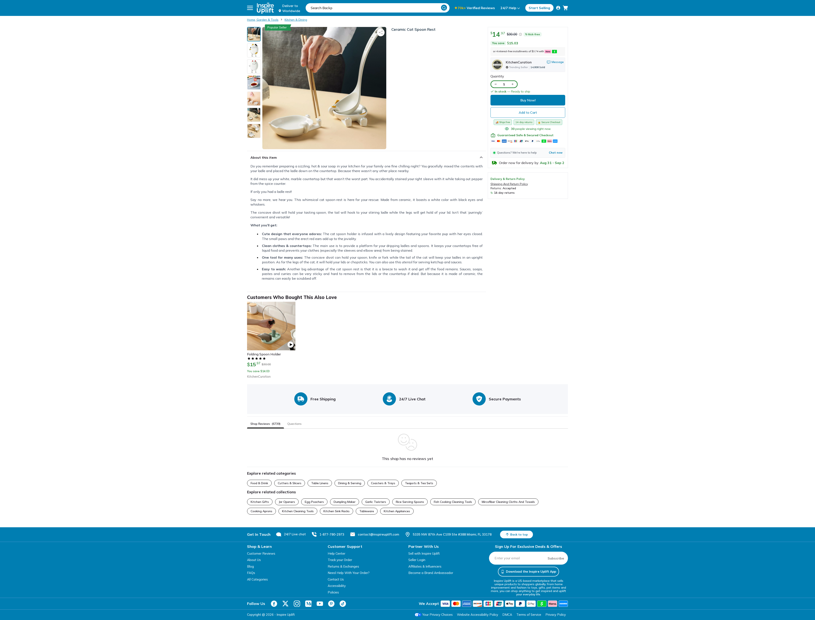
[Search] (444, 8)
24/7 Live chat (295, 534)
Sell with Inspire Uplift (424, 553)
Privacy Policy (555, 615)
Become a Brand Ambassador (430, 573)
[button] (527, 153)
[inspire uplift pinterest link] (331, 603)
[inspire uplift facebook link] (274, 603)
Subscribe (556, 558)
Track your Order (340, 560)
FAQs (251, 573)
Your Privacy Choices (437, 615)
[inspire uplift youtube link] (320, 603)
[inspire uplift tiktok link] (343, 603)
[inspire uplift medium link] (308, 603)
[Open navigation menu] (250, 8)
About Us (254, 560)
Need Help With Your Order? (349, 573)
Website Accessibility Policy (477, 615)
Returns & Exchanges (343, 566)
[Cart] (565, 7)
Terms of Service (528, 615)
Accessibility (337, 586)
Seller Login (416, 560)
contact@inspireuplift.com (378, 534)
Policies (333, 592)
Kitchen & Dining (296, 20)
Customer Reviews (261, 553)
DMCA (507, 615)
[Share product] (381, 32)
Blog (250, 566)
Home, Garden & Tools (262, 20)
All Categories (257, 579)
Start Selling (539, 8)
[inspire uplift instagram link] (297, 603)
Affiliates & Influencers (424, 566)
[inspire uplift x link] (285, 603)
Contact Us (336, 579)
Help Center (336, 553)
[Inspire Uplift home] (265, 8)
